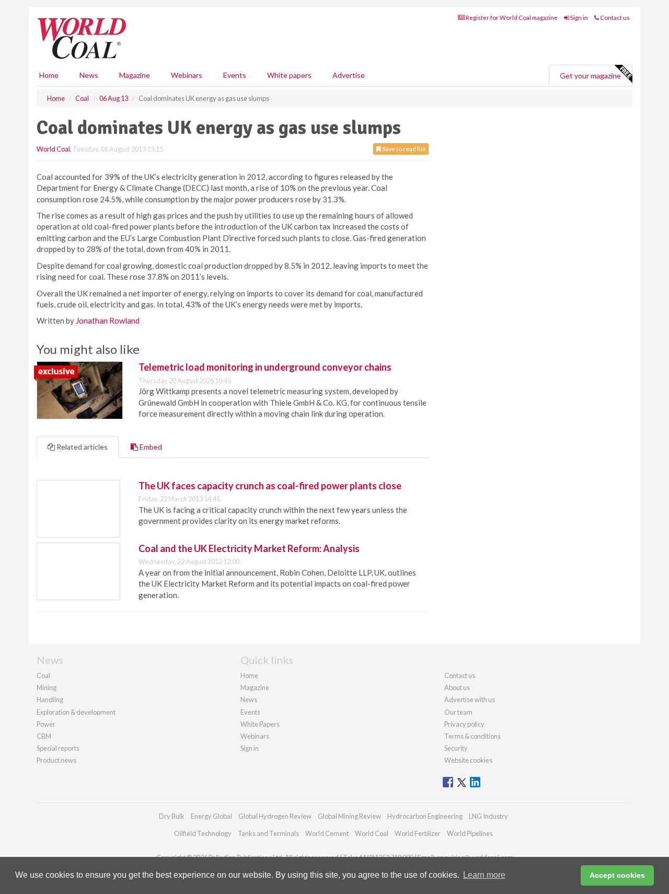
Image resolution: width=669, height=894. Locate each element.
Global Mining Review (349, 816)
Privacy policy (464, 724)
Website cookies (468, 760)
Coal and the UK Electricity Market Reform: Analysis (249, 548)
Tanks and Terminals (268, 833)
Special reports (58, 748)
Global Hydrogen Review (275, 816)
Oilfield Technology (203, 833)
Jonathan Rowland (108, 320)
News (248, 699)
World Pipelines (470, 833)
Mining (46, 687)
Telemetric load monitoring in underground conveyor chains (265, 367)
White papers (289, 75)
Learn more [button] (484, 874)
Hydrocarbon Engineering (425, 816)
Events (234, 75)
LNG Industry (488, 816)
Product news (56, 760)
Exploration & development (76, 712)
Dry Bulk (171, 816)
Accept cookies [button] (617, 875)
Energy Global (211, 816)
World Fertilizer (418, 833)
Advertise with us (469, 699)
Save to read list (403, 149)
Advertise (348, 75)
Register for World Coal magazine (511, 17)
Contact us (614, 17)
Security (456, 748)
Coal (43, 675)
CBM (44, 736)
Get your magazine (590, 75)
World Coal (53, 149)
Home (49, 75)
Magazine (134, 75)
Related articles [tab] (81, 446)
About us (457, 687)
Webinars (186, 75)
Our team (458, 712)
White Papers (260, 724)
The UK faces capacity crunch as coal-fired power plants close (270, 485)
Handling (50, 699)
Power (46, 724)
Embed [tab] (150, 446)
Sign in (578, 17)
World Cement (327, 833)
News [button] (88, 75)
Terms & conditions (472, 736)
